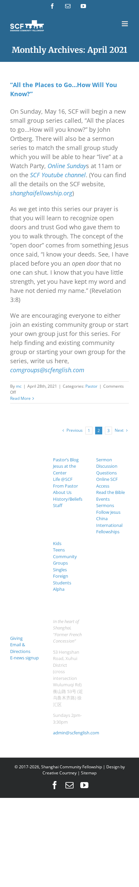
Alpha (58, 589)
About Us (62, 492)
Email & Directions (20, 648)
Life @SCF (63, 479)
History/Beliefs (67, 499)
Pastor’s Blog (66, 460)
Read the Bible (110, 492)
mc (19, 386)
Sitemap (88, 773)
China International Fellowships (109, 525)
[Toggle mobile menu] (125, 23)
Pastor (91, 386)
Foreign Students (62, 579)
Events (103, 499)
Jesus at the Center (64, 469)
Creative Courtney (60, 773)
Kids (57, 543)
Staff (57, 505)
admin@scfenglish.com (76, 733)
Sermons (105, 505)
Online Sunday (67, 166)
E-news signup (24, 658)
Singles (60, 570)
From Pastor (65, 486)
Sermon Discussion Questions (106, 466)
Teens (59, 550)
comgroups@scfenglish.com (47, 370)
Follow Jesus (108, 512)
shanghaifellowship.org (41, 193)
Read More (20, 398)
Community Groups (65, 559)
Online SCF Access (107, 482)
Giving (16, 638)
